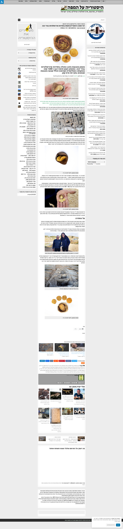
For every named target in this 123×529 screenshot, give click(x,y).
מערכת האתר (80, 28)
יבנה (46, 369)
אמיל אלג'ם (31, 123)
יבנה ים (42, 369)
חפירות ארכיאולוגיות (58, 369)
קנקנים (78, 372)
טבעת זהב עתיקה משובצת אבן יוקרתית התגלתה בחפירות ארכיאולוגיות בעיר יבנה (63, 353)
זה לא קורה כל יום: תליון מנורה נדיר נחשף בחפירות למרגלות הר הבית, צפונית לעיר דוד (96, 116)
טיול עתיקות (73, 24)
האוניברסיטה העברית (29, 130)
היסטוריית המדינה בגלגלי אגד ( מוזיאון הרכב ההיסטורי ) (29, 94)
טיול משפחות (30, 152)
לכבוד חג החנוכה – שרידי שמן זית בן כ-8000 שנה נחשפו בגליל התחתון (68, 418)
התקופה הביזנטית (29, 135)
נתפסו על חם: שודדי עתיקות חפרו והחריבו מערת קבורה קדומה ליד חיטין (97, 126)
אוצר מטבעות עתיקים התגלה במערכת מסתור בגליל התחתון (44, 402)
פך (44, 370)
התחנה (40, 1)
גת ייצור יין (52, 365)
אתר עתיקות (64, 365)
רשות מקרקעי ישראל (64, 372)
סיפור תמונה (71, 1)
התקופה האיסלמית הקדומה (65, 367)
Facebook (68, 360)
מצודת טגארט (31, 159)
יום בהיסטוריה (47, 1)
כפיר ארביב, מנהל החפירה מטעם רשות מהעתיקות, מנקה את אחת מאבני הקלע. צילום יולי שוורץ (29, 108)
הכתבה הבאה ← (57, 437)
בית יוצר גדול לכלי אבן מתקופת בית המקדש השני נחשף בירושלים (97, 98)
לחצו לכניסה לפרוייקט (96, 42)
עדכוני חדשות (66, 24)
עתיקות (47, 370)
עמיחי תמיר (52, 370)
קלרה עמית (31, 176)
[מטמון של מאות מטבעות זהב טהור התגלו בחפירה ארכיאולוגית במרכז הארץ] (77, 347)
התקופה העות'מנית (29, 139)
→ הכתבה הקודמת (73, 437)
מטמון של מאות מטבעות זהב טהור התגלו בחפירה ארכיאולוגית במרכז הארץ (78, 353)
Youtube (73, 382)
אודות (26, 1)
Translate (98, 164)
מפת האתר (20, 1)
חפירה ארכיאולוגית (67, 369)
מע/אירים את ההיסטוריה (95, 1)
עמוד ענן (24, 168)
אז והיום (65, 1)
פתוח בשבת (31, 174)
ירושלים (23, 155)
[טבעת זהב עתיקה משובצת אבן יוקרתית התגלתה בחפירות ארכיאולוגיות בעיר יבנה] (62, 347)
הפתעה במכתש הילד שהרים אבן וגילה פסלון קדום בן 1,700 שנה (96, 94)
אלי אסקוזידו (30, 121)
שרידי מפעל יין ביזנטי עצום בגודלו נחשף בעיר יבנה (46, 352)
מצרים (22, 161)
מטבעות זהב (68, 370)
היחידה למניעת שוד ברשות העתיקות (29, 133)
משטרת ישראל (30, 163)
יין (40, 369)
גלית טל (57, 365)
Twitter (74, 360)
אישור (118, 525)
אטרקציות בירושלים (29, 119)
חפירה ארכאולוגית (76, 369)
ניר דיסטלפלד (30, 165)
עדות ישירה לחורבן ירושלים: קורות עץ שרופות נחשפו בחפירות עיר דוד (97, 51)
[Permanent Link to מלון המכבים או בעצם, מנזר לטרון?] (55, 394)
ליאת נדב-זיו (79, 370)
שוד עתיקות (31, 183)
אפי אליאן (31, 125)
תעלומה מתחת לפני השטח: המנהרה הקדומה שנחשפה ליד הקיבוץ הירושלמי (96, 83)
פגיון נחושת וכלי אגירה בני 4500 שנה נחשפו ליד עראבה (79, 417)
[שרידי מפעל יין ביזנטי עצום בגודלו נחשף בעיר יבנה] (46, 347)
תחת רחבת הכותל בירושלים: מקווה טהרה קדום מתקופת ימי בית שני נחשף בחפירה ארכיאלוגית (96, 110)
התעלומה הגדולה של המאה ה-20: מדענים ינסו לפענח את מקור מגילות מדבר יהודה (97, 63)
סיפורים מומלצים (33, 1)
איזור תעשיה (76, 365)
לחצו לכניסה (27, 44)
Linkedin (41, 360)
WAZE (32, 117)
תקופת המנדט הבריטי (28, 187)
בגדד (60, 365)
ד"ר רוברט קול (47, 365)
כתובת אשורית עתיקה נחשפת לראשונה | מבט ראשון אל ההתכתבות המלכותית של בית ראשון (96, 133)
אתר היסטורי (80, 24)
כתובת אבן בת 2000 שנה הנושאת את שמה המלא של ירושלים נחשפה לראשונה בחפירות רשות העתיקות (56, 428)
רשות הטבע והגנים (30, 178)
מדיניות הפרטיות (111, 525)
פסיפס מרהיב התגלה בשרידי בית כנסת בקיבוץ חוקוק (29, 98)
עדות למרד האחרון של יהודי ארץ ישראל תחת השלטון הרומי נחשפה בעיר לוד (79, 403)
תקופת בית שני (30, 185)
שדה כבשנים (56, 372)
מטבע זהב (73, 370)
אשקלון (22, 127)
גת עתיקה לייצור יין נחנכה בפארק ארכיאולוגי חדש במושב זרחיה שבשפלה (96, 147)
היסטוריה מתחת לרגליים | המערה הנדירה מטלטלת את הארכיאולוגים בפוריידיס (96, 77)
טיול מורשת (31, 150)
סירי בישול (62, 370)
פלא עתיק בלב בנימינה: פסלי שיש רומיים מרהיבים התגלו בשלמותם (97, 68)
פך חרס (42, 370)
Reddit (55, 360)
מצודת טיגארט (30, 161)
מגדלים (53, 1)
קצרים (77, 1)
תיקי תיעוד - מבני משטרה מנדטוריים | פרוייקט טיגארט (30, 102)
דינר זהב (41, 365)
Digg (47, 360)
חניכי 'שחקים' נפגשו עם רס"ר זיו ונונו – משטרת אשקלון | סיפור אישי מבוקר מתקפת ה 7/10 (96, 143)
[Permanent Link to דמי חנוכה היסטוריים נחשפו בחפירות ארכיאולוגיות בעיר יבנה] (61, 47)
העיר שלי (59, 1)
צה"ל (23, 174)
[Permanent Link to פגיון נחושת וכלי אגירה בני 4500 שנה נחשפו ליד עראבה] (79, 411)
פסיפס (25, 170)
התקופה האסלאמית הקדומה (52, 367)
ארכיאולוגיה (70, 365)
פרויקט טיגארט (30, 172)
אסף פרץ (23, 123)
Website (80, 382)
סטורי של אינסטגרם (29, 167)
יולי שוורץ (31, 155)
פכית (83, 372)
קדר (81, 372)
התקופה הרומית (30, 141)
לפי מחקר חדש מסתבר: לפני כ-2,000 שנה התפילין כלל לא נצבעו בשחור (44, 421)
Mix (82, 363)
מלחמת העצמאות (29, 157)
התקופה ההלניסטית (29, 137)
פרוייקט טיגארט (84, 1)
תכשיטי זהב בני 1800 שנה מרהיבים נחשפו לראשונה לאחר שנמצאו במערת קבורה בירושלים (67, 398)
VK (50, 360)
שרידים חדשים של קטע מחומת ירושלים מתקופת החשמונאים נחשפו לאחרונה (96, 121)
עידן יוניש (57, 370)
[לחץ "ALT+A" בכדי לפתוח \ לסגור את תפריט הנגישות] (2, 2)
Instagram (66, 382)
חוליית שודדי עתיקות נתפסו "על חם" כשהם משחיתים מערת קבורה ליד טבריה (96, 104)
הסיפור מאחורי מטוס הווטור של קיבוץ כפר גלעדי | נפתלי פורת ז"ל (96, 73)
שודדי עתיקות (30, 181)
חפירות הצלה (50, 369)
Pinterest (61, 360)
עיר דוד (32, 168)
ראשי (103, 1)
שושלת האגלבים (49, 372)
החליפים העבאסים (76, 367)
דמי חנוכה (82, 367)
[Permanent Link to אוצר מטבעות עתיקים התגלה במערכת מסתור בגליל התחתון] (43, 394)
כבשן (83, 370)
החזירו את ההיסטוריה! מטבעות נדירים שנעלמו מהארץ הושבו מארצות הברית (97, 89)
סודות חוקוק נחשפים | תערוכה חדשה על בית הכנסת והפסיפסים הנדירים (96, 56)
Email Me (59, 382)
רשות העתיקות (73, 372)
